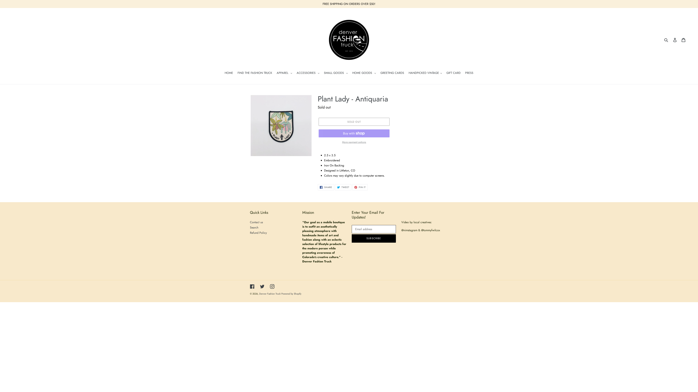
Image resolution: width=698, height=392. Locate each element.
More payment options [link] (354, 142)
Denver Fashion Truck (270, 293)
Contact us (256, 222)
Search (254, 227)
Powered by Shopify (291, 293)
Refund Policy (258, 233)
